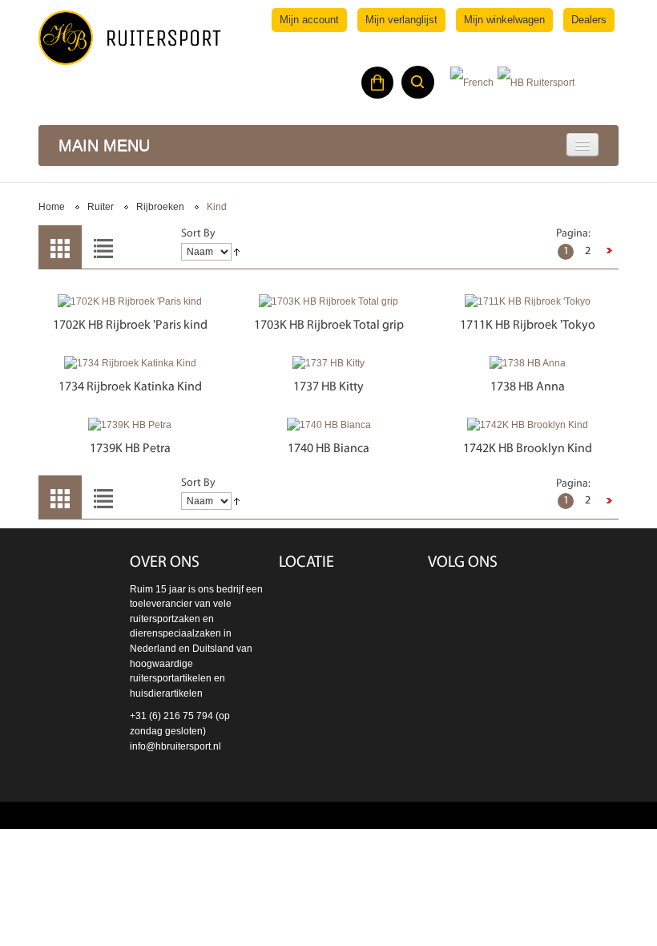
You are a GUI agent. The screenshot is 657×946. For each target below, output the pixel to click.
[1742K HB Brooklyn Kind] (527, 425)
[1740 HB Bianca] (328, 425)
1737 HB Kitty (328, 387)
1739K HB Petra (130, 449)
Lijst (103, 247)
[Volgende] (609, 252)
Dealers (589, 20)
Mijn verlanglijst (401, 20)
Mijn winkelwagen (504, 20)
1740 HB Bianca (328, 449)
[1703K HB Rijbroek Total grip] (328, 301)
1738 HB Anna (527, 387)
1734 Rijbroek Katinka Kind (130, 387)
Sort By (198, 234)
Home (51, 206)
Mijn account (309, 20)
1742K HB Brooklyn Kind (527, 449)
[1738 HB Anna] (527, 363)
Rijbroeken (160, 206)
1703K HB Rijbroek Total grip (329, 325)
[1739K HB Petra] (129, 425)
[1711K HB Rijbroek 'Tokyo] (527, 301)
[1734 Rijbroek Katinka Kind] (129, 363)
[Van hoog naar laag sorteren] (237, 252)
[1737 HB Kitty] (328, 363)
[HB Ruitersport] (129, 37)
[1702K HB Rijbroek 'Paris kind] (129, 301)
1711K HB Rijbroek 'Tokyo (527, 325)
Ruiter (100, 206)
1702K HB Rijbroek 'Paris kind (130, 325)
